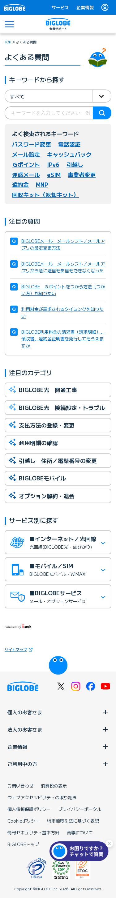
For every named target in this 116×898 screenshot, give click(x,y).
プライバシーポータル (79, 809)
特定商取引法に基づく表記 (73, 821)
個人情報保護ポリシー (29, 809)
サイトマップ (16, 649)
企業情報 (85, 7)
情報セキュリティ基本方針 (33, 832)
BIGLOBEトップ (23, 844)
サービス (60, 7)
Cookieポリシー (23, 821)
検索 (102, 112)
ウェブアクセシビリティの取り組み (42, 797)
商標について (80, 832)
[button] (80, 851)
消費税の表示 (54, 786)
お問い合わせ (20, 786)
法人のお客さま (24, 729)
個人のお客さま (24, 712)
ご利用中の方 (22, 764)
